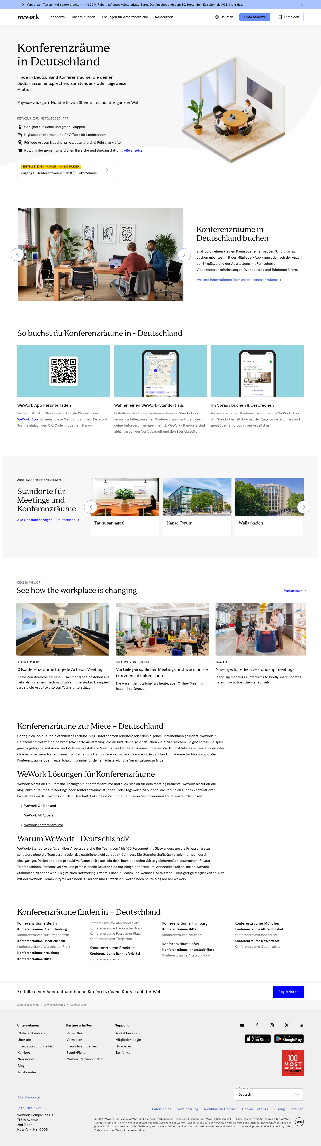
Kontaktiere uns (128, 1033)
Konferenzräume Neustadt (182, 935)
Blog (21, 1065)
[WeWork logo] (28, 16)
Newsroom (26, 1059)
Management (223, 662)
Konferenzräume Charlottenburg (42, 929)
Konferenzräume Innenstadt (256, 935)
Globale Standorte (32, 1033)
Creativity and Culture (133, 662)
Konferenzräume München (257, 924)
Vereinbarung (187, 1109)
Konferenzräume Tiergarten (111, 939)
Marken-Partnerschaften (86, 1059)
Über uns (24, 1040)
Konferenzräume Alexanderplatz (114, 923)
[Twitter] (287, 1025)
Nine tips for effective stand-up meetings (255, 670)
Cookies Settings (255, 1109)
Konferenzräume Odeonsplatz (257, 946)
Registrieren (288, 992)
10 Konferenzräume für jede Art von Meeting (59, 670)
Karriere (24, 1052)
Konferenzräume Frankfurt (113, 948)
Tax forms (123, 1052)
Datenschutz (161, 1109)
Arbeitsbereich (28, 1004)
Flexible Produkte (29, 662)
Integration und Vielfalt (35, 1046)
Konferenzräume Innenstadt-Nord (188, 950)
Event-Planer (77, 1052)
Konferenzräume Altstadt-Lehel (259, 929)
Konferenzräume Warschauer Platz (43, 946)
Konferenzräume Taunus (108, 959)
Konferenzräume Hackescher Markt (117, 928)
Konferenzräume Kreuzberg (38, 953)
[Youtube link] (242, 1025)
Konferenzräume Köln (180, 944)
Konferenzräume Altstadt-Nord (186, 955)
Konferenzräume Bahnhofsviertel (115, 954)
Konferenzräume (54, 1004)
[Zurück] (18, 4)
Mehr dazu (236, 4)
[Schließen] (302, 4)
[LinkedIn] (301, 1025)
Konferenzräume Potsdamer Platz (115, 933)
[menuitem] (57, 17)
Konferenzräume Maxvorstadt (257, 941)
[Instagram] (272, 1025)
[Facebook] (257, 1025)
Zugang (279, 1109)
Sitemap (297, 1109)
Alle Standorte (29, 1097)
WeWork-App (27, 419)
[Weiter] (23, 4)
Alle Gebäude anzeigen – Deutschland (46, 520)
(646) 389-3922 (29, 1108)
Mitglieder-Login (128, 1040)
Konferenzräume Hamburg (184, 924)
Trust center (27, 1072)
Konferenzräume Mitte (34, 959)
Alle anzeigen (134, 150)
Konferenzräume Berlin (37, 924)
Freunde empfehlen (82, 1046)
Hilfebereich (125, 1046)
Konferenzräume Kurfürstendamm (43, 935)
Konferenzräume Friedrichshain (41, 941)
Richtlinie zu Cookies (220, 1109)
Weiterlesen (294, 591)
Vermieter (74, 1040)
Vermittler (74, 1033)
